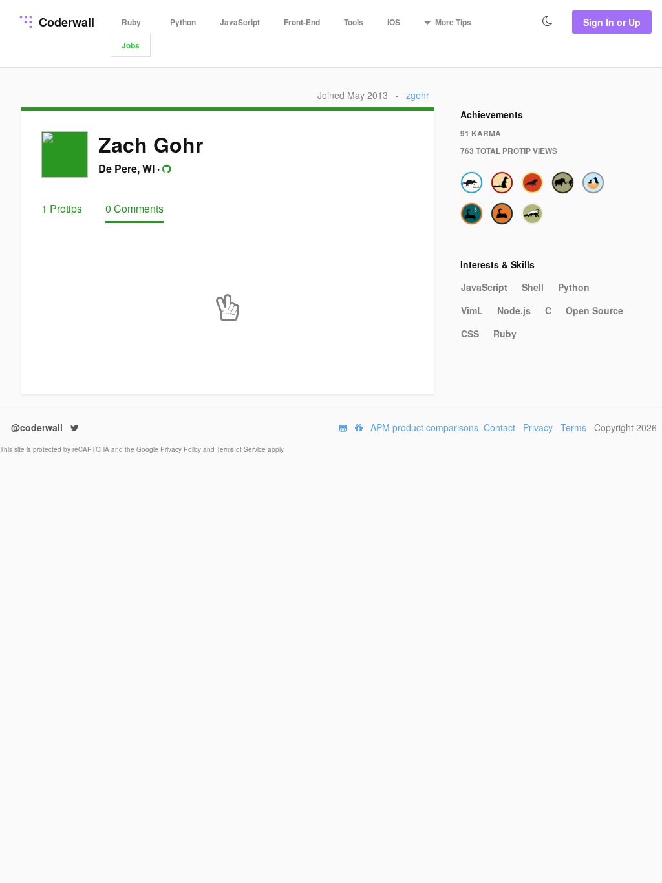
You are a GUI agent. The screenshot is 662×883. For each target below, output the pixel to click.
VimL (472, 310)
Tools (353, 22)
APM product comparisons (424, 427)
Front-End (302, 22)
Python (183, 22)
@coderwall (38, 427)
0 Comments (134, 208)
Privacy (538, 427)
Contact (499, 427)
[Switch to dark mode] (547, 21)
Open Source (594, 310)
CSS (470, 333)
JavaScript (240, 22)
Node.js (514, 310)
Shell (533, 287)
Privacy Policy (181, 449)
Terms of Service (242, 449)
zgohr (417, 95)
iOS (393, 22)
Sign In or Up (612, 22)
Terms (573, 427)
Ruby (131, 22)
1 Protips (63, 208)
